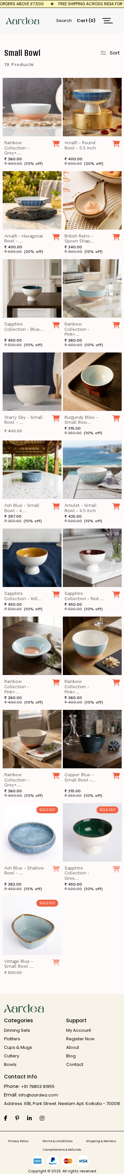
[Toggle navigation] (107, 21)
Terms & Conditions (57, 1141)
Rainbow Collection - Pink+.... (76, 329)
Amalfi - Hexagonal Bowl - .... (23, 239)
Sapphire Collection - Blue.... (24, 327)
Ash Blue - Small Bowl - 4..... (21, 508)
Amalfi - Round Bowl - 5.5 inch (80, 145)
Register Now (80, 1039)
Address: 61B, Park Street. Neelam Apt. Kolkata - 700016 (62, 1103)
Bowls (10, 1064)
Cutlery (11, 1056)
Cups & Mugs (18, 1047)
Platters (12, 1039)
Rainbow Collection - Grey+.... (16, 147)
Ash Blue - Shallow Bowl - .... (24, 871)
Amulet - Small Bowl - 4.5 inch (80, 508)
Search (64, 20)
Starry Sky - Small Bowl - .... (23, 420)
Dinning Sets (17, 1030)
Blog (71, 1056)
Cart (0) (86, 20)
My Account (78, 1030)
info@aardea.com (38, 1095)
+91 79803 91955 (38, 1086)
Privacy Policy (18, 1141)
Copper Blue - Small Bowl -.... (79, 777)
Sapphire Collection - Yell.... (23, 596)
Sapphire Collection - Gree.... (76, 873)
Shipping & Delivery (101, 1141)
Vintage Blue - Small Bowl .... (18, 964)
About (72, 1047)
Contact (74, 1064)
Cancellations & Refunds (62, 1149)
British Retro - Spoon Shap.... (79, 239)
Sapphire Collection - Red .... (84, 596)
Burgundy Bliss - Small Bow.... (81, 420)
